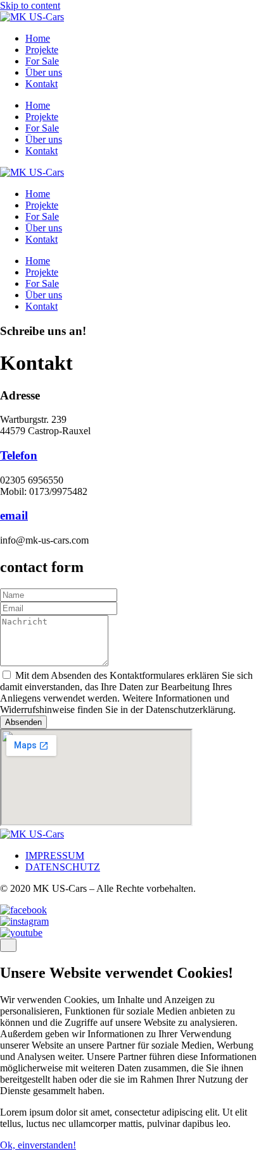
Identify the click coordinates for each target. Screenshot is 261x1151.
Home (37, 38)
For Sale (42, 61)
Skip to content (30, 5)
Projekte (41, 49)
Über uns (43, 72)
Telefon (18, 455)
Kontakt (41, 83)
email (14, 515)
